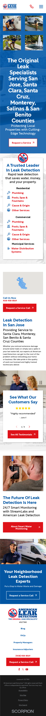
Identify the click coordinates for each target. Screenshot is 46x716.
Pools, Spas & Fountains (19, 199)
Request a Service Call (18, 307)
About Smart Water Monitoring (21, 527)
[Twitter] (23, 669)
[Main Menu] (41, 6)
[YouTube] (27, 669)
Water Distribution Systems (22, 250)
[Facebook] (19, 669)
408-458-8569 (10, 300)
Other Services (20, 210)
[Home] (10, 6)
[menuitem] (23, 690)
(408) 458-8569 (23, 655)
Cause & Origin (21, 205)
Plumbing (18, 192)
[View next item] (29, 427)
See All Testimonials (21, 434)
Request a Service (21, 142)
